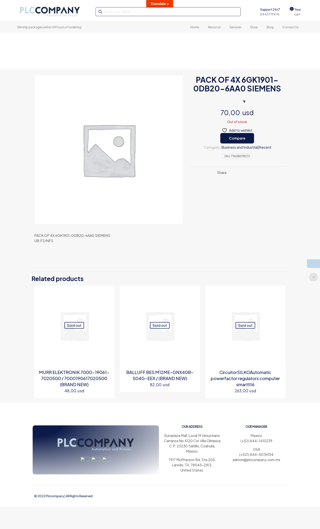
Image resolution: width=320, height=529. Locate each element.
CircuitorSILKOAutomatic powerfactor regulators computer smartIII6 (245, 378)
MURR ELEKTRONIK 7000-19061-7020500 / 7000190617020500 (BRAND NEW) (74, 378)
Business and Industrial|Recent (246, 147)
